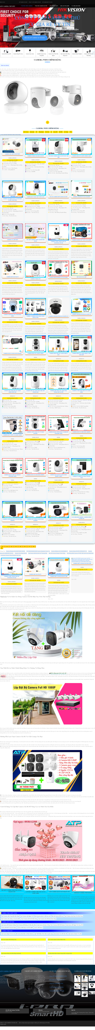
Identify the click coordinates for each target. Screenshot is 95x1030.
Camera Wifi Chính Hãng (47, 59)
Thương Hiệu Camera (26, 5)
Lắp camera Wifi (54, 5)
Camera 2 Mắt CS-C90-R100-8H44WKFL (58, 519)
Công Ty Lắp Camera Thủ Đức (35, 2)
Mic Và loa (26, 131)
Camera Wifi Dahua (38, 927)
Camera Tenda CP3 (35, 278)
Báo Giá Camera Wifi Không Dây (8, 939)
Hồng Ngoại (41, 131)
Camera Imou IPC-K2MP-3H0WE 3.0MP (81, 155)
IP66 (71, 131)
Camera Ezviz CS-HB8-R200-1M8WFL (81, 432)
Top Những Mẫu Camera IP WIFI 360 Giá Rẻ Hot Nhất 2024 (80, 553)
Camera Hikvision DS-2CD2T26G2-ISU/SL (15, 551)
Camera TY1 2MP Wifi (12, 239)
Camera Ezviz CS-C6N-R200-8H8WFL (35, 474)
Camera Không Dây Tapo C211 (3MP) (81, 240)
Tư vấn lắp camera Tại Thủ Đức (57, 987)
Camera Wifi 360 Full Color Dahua (8, 927)
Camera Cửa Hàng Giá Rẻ (21, 553)
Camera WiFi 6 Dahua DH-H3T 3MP (58, 576)
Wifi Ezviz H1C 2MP (81, 277)
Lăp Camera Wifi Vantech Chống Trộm (9, 925)
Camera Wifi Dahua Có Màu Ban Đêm (27, 925)
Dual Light (32, 131)
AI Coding (66, 131)
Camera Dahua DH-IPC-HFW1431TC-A (78, 551)
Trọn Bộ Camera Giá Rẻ (41, 5)
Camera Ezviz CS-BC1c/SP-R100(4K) (13, 353)
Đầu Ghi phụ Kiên (64, 5)
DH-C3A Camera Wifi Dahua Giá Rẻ (58, 196)
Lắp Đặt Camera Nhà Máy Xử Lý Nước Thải (35, 892)
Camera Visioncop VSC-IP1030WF (81, 196)
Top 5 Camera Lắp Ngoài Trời (26, 916)
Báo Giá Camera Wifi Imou (57, 916)
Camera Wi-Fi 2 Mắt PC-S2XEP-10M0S (12, 435)
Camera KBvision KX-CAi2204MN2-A (59, 551)
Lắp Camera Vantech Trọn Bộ (74, 933)
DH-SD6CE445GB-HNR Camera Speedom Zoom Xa (38, 551)
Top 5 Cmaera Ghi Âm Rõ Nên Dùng (29, 918)
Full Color (47, 131)
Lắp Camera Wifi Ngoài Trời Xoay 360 (74, 925)
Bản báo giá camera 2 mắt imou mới (42, 916)
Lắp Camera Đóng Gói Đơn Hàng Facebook (11, 953)
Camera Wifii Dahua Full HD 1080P (25, 927)
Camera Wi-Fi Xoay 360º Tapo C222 (35, 196)
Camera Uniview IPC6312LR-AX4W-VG (81, 314)
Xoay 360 (55, 131)
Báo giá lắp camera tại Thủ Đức (35, 37)
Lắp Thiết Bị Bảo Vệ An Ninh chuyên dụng (43, 933)
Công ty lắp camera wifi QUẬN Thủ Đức (58, 976)
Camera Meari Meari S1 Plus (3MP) (58, 277)
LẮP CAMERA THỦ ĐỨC (7, 6)
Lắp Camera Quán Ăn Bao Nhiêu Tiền (56, 939)
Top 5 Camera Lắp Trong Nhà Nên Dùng (10, 916)
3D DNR (60, 131)
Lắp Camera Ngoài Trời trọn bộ (8, 933)
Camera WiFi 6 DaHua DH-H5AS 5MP (82, 563)
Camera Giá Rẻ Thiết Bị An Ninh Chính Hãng (10, 134)
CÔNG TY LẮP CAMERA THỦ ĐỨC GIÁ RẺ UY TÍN (47, 20)
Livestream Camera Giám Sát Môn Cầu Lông (11, 555)
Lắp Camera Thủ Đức (23, 2)
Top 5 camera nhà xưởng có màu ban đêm (10, 918)
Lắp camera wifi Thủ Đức (47, 2)
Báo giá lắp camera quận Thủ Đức (57, 979)
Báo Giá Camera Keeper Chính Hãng (57, 553)
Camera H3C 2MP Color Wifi (12, 154)
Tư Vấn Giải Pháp (76, 5)
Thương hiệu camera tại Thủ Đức (57, 990)
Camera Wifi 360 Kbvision (59, 925)
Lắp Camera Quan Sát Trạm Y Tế (59, 891)
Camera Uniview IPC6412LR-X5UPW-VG (58, 316)
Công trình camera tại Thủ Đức (56, 983)
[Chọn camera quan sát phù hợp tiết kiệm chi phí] (93, 53)
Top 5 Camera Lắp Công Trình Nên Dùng (73, 916)
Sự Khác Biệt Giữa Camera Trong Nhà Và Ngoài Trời (60, 953)
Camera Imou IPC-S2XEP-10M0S (35, 353)
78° (36, 131)
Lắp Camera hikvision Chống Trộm (45, 925)
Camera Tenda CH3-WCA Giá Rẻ (35, 155)
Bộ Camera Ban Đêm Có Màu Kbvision (24, 933)
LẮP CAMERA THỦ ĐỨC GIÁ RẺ (10, 971)
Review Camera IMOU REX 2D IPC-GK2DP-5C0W (12, 891)
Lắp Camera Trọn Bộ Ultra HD (60, 933)
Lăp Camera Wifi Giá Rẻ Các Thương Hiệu (37, 553)
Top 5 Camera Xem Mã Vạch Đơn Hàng (47, 918)
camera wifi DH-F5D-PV (13, 276)
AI (51, 131)
